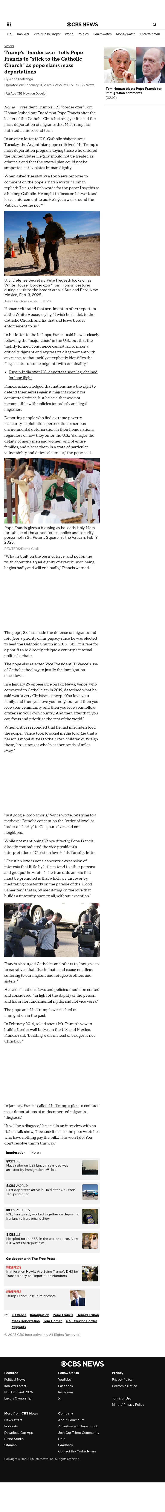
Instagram (65, 1392)
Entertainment (150, 34)
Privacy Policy (122, 1379)
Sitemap (10, 1445)
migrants (49, 363)
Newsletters (13, 1420)
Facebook (65, 1386)
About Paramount (71, 1420)
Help (61, 1439)
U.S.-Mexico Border (81, 1321)
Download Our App (18, 1432)
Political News (14, 1379)
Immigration (39, 1315)
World (69, 34)
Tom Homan (52, 1321)
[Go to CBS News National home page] (82, 24)
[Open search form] (154, 24)
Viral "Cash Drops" (47, 34)
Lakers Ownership (17, 1398)
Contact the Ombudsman (77, 1451)
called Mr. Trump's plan (58, 1105)
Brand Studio (14, 1439)
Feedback (65, 1445)
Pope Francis (63, 1315)
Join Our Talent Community (78, 1432)
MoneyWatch (126, 34)
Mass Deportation (26, 1321)
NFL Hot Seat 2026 (18, 1392)
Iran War (23, 34)
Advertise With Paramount (77, 1426)
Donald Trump (87, 1315)
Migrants (19, 1327)
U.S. (10, 34)
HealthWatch (102, 34)
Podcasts (11, 1426)
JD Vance (19, 1315)
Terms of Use (121, 1398)
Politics (83, 34)
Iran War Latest (15, 1386)
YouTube (64, 1379)
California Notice (124, 1386)
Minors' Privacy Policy (128, 1404)
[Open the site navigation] (32, 24)
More (35, 1152)
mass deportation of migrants (30, 124)
